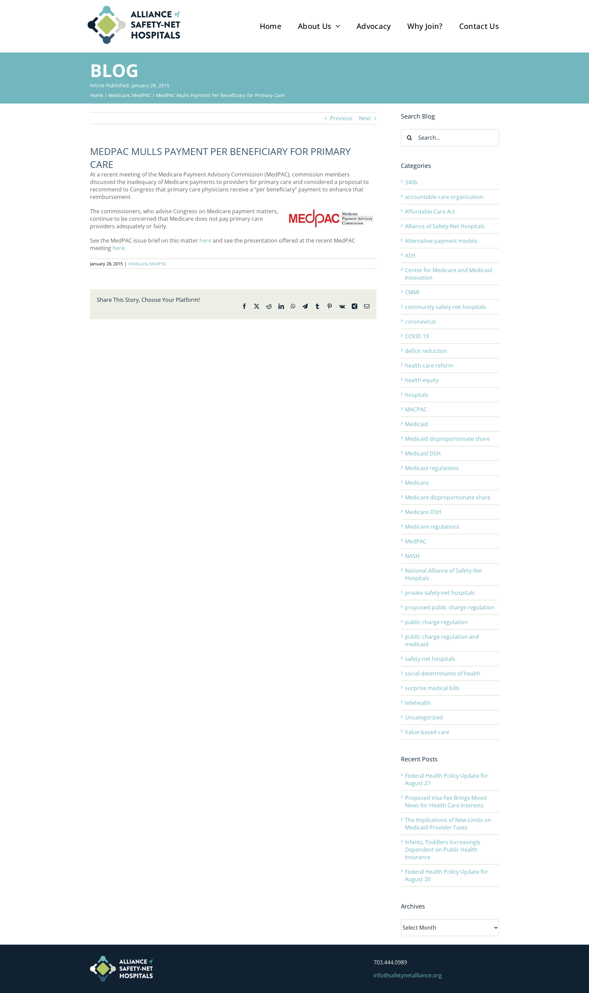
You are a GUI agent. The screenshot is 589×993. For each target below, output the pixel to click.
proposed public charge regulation (449, 607)
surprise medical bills (432, 688)
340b (411, 182)
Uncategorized (424, 717)
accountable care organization (444, 197)
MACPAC (416, 409)
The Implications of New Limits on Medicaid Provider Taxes (448, 823)
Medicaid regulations (432, 468)
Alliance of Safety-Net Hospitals (445, 226)
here (205, 240)
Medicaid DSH (423, 453)
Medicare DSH (423, 512)
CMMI (412, 292)
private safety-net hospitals (440, 592)
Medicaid (416, 424)
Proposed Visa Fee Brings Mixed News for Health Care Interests (446, 801)
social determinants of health (442, 673)
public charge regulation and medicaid (442, 640)
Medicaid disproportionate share (447, 439)
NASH (412, 556)
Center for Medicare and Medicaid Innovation (448, 273)
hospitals (416, 395)
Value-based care (427, 732)
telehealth (418, 703)
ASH (410, 255)
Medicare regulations (432, 526)
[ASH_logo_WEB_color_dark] (134, 8)
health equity (422, 380)
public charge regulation (436, 622)
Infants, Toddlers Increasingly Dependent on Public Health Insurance (442, 849)
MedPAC (158, 264)
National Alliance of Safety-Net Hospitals (443, 574)
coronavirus (420, 321)
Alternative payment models (441, 241)
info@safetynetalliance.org (408, 975)
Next (365, 118)
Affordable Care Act (430, 211)
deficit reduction (426, 351)
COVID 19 (417, 336)
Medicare (138, 264)
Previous (341, 118)
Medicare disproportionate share (447, 497)
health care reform (429, 365)
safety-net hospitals (430, 659)
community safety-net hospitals (445, 307)
